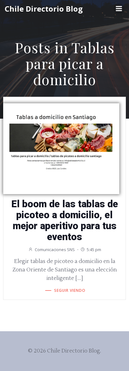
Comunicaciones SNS (55, 249)
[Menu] (119, 8)
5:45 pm (94, 249)
